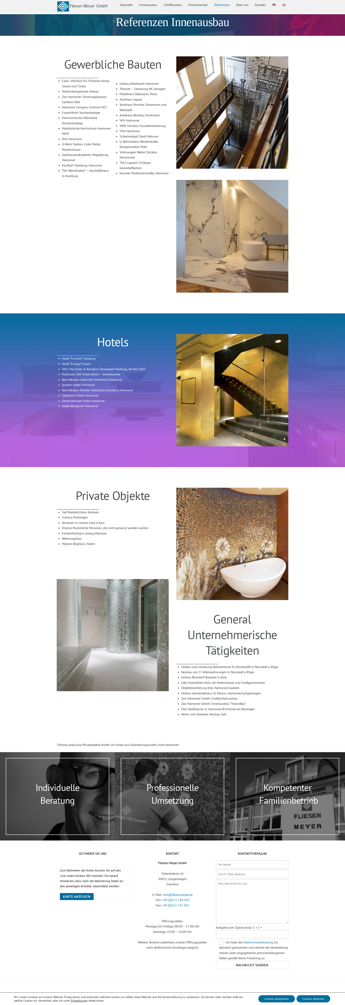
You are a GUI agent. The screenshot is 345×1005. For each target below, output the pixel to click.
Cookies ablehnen (313, 999)
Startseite (126, 5)
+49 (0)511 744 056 (175, 900)
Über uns (242, 5)
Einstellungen (79, 1000)
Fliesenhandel (198, 5)
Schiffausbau (173, 5)
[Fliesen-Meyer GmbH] (82, 10)
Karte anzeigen (76, 896)
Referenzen (222, 5)
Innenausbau (148, 5)
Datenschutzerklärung (258, 942)
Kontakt (260, 5)
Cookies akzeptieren (276, 999)
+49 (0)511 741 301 (175, 905)
